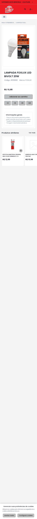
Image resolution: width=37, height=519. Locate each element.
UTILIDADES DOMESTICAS (13, 22)
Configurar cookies (26, 515)
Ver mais (32, 133)
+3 (8, 103)
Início (3, 22)
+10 (22, 103)
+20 (29, 103)
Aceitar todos (9, 515)
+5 (15, 103)
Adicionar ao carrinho (18, 97)
